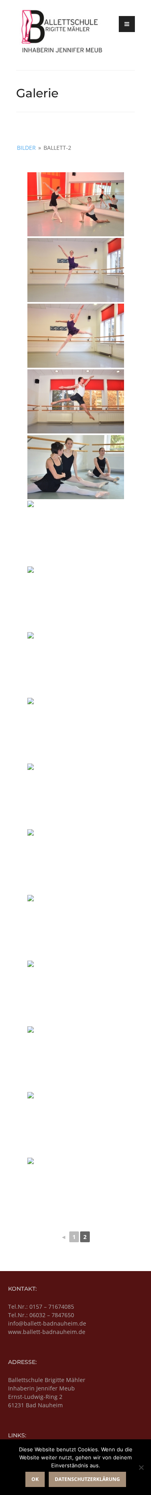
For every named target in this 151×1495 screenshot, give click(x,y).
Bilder (26, 147)
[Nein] (141, 1467)
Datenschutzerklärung (87, 1479)
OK (35, 1479)
